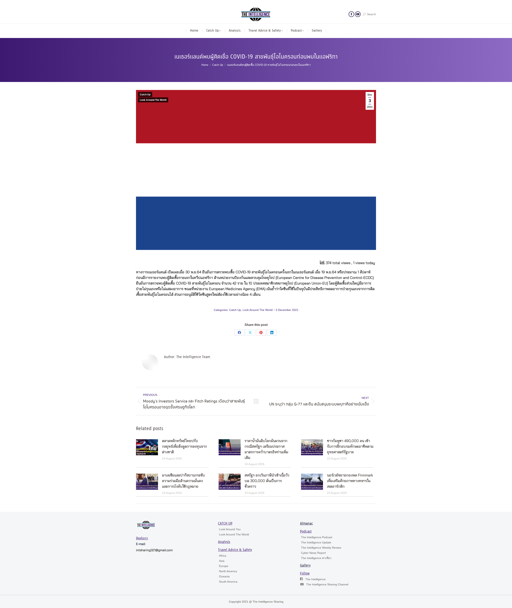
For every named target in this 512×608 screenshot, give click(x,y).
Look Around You (230, 529)
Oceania (224, 576)
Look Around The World (153, 100)
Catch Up (145, 94)
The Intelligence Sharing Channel (327, 584)
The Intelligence (315, 579)
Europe (223, 566)
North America (228, 571)
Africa (222, 555)
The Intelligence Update (316, 542)
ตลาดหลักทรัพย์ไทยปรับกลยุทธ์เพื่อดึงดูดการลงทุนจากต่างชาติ (184, 446)
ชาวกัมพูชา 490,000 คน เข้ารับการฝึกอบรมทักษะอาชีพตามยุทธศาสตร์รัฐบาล (350, 446)
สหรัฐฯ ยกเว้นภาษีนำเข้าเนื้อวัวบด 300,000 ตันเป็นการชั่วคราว (267, 481)
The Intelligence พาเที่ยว (316, 558)
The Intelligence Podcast (316, 537)
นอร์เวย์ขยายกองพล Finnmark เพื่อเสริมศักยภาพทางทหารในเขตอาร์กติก (350, 481)
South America (228, 581)
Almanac (306, 523)
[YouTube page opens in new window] (358, 14)
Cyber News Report (313, 552)
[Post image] (147, 447)
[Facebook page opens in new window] (351, 14)
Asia (221, 560)
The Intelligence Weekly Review (321, 547)
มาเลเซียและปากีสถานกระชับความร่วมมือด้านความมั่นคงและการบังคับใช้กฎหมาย (183, 481)
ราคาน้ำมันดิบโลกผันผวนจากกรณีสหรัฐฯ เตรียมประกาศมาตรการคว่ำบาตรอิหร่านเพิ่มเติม (266, 449)
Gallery (305, 565)
